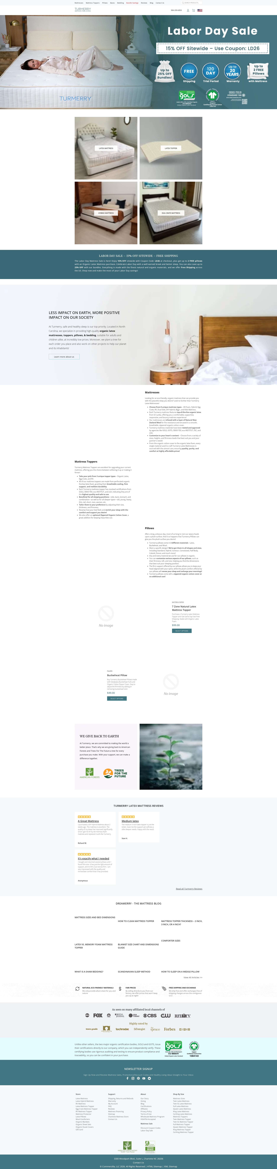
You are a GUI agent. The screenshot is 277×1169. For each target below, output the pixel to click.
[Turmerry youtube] (144, 1078)
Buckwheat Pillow (117, 675)
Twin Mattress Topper (182, 1119)
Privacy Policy (146, 1111)
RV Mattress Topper (84, 1111)
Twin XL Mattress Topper (183, 1122)
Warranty (112, 1101)
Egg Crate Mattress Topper (87, 1109)
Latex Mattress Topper (85, 1106)
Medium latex (130, 821)
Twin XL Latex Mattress (182, 1104)
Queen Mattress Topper (183, 1127)
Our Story (145, 1098)
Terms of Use (146, 1114)
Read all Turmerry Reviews (189, 888)
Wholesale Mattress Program (152, 1116)
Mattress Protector (83, 1114)
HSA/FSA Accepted (148, 1119)
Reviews (111, 1109)
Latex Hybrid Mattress (85, 1101)
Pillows (149, 528)
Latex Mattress (82, 1098)
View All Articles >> (193, 977)
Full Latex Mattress (180, 1106)
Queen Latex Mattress (182, 1109)
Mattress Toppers (86, 461)
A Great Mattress (88, 821)
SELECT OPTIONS (181, 631)
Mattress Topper (178, 602)
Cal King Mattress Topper (183, 1132)
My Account (113, 1104)
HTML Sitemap (154, 1166)
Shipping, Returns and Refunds (120, 1098)
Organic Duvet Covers (84, 1127)
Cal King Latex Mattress (182, 1114)
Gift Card (79, 1129)
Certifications (146, 1106)
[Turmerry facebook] (127, 1078)
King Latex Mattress (181, 1111)
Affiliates (144, 1109)
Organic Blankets (82, 1122)
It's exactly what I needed (93, 858)
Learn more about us (64, 356)
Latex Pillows (81, 1116)
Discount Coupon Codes (150, 1128)
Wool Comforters (83, 1119)
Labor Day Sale (147, 1130)
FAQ (109, 1106)
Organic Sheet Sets (83, 1124)
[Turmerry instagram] (133, 1078)
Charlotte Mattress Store (118, 1116)
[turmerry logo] (83, 10)
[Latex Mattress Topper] (155, 616)
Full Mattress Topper (181, 1124)
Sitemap (111, 1114)
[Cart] (193, 10)
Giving (143, 1101)
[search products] (182, 3)
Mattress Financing (116, 1111)
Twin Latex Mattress (181, 1101)
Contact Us (112, 1119)
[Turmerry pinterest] (138, 1078)
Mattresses (152, 392)
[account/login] (188, 11)
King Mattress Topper (182, 1129)
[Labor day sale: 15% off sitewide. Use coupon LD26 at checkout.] (138, 62)
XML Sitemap (170, 1166)
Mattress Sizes (179, 1098)
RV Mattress (81, 1104)
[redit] (149, 1078)
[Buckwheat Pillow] (90, 685)
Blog (142, 1104)
